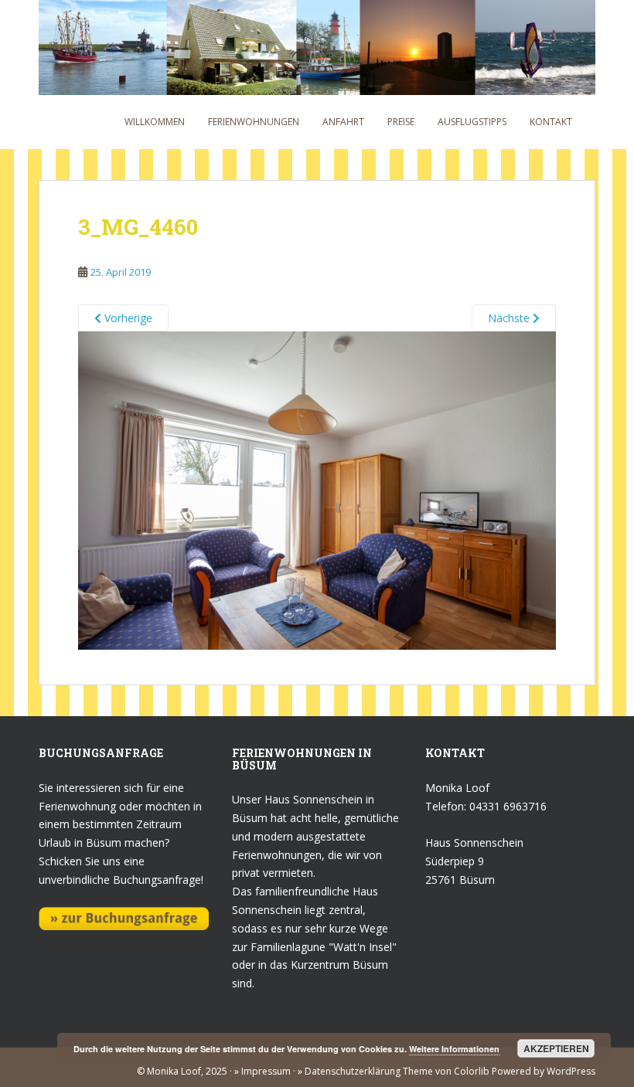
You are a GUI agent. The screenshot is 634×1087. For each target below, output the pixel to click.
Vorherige (126, 318)
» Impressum (262, 1071)
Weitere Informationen (454, 1049)
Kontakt (551, 121)
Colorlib (471, 1071)
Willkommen (154, 121)
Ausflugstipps (472, 121)
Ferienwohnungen (253, 121)
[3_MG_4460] (317, 489)
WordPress (571, 1071)
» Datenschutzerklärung (348, 1071)
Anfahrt (343, 121)
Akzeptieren (556, 1048)
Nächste (510, 318)
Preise (400, 121)
